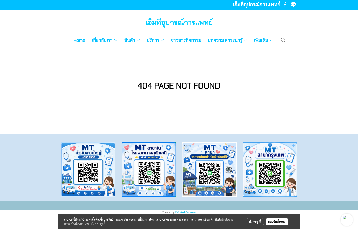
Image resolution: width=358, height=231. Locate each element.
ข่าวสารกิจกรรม (186, 40)
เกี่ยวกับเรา (103, 40)
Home (79, 40)
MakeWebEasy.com (185, 212)
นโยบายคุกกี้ (98, 224)
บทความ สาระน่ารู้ (225, 40)
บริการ (153, 40)
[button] (283, 40)
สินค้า (130, 40)
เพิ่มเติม (261, 40)
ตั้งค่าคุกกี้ (255, 222)
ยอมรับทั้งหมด (277, 222)
